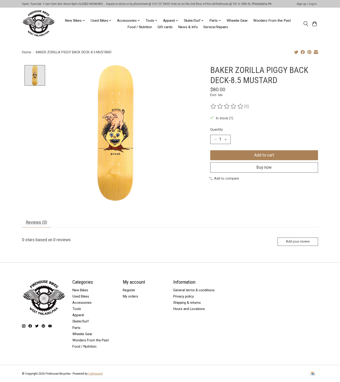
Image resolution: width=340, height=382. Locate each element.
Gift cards (165, 27)
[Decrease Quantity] (215, 139)
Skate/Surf (80, 321)
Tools (76, 309)
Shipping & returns (187, 303)
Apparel (78, 315)
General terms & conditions (194, 290)
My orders (130, 296)
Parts (76, 328)
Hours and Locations (189, 309)
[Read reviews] (227, 106)
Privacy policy (183, 296)
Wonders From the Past (272, 20)
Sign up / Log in (307, 4)
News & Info (188, 27)
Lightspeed (95, 373)
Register (129, 290)
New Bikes (80, 290)
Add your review (298, 241)
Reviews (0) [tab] (36, 222)
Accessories (82, 303)
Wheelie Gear (237, 20)
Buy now (264, 167)
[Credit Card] (312, 374)
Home (26, 52)
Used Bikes (80, 296)
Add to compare (226, 178)
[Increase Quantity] (225, 139)
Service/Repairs (215, 27)
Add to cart (264, 155)
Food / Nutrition (139, 27)
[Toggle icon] (305, 24)
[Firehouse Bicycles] (38, 23)
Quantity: (216, 129)
